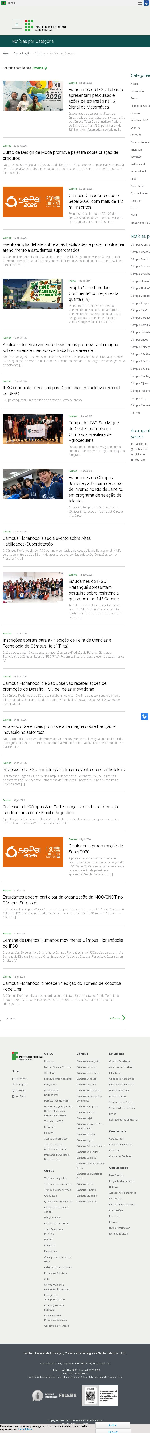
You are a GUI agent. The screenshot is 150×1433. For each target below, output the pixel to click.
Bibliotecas (115, 1073)
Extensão (114, 1150)
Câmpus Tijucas (85, 1184)
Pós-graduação (52, 1217)
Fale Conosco (116, 1175)
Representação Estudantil (123, 1119)
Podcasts (114, 1216)
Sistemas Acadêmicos (121, 1102)
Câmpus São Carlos (88, 1151)
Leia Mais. (25, 1429)
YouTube (140, 459)
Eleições (48, 1132)
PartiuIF (48, 1239)
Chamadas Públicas (120, 1156)
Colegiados (50, 1084)
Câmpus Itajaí (84, 1118)
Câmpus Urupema (87, 1195)
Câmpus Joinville (86, 1134)
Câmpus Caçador (86, 1067)
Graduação (50, 1195)
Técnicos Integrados (55, 1178)
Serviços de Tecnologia (122, 1108)
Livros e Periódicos (119, 1227)
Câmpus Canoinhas (88, 1073)
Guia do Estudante (119, 1061)
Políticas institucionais (56, 1100)
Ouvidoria (49, 1073)
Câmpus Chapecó (86, 1078)
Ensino (72, 281)
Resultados (50, 1251)
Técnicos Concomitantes (57, 1184)
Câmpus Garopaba (87, 1106)
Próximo (115, 1018)
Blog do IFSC (116, 1198)
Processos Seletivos (55, 1273)
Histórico (49, 1061)
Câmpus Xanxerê (86, 1201)
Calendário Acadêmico (121, 1078)
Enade (112, 1113)
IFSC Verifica (116, 1210)
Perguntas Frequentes (121, 1181)
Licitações (49, 1127)
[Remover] (45, 68)
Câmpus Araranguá (87, 1061)
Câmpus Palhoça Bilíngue (91, 1146)
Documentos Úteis (119, 1090)
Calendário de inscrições (58, 1267)
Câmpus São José (86, 1157)
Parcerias (49, 1245)
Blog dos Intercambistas (122, 1204)
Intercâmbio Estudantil (121, 1084)
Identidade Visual (119, 1233)
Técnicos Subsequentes (57, 1189)
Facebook (141, 443)
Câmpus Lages (85, 1140)
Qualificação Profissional (58, 1201)
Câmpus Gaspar (86, 1112)
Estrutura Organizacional (58, 1078)
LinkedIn (140, 454)
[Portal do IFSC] (46, 25)
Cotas (47, 1279)
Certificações (116, 1138)
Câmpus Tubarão (86, 1189)
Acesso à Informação (56, 1138)
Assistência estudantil (121, 1067)
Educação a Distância (56, 1223)
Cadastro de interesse (56, 1325)
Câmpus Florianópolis (89, 1090)
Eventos (73, 82)
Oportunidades (117, 1096)
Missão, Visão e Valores (57, 1067)
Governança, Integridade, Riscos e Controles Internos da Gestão (58, 1111)
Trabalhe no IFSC (53, 1121)
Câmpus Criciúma (86, 1084)
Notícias (113, 1187)
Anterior (11, 1018)
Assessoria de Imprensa (122, 1192)
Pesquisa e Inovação (120, 1144)
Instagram (141, 449)
